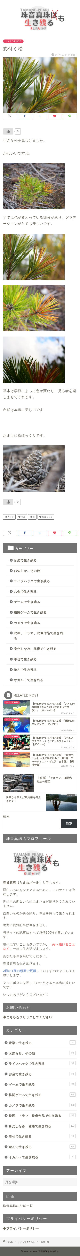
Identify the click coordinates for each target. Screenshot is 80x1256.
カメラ (10, 517)
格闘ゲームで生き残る (30, 612)
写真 (23, 517)
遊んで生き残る (25, 669)
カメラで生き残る (13, 41)
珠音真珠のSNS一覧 (18, 1205)
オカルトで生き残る (28, 680)
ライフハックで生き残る (32, 581)
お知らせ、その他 (27, 570)
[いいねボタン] (8, 131)
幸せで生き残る (25, 659)
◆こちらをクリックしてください (27, 1017)
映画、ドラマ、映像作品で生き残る (38, 635)
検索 (6, 816)
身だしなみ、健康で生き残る (35, 648)
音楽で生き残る (25, 560)
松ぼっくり (46, 517)
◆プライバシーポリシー (21, 1228)
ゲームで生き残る (27, 602)
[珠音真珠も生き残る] (40, 30)
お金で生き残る (25, 591)
